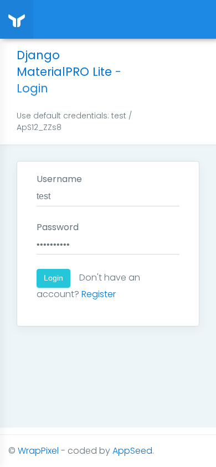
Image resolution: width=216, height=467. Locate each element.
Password (58, 227)
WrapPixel (38, 450)
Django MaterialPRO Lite (64, 63)
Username (59, 179)
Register (98, 294)
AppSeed (132, 450)
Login (53, 277)
